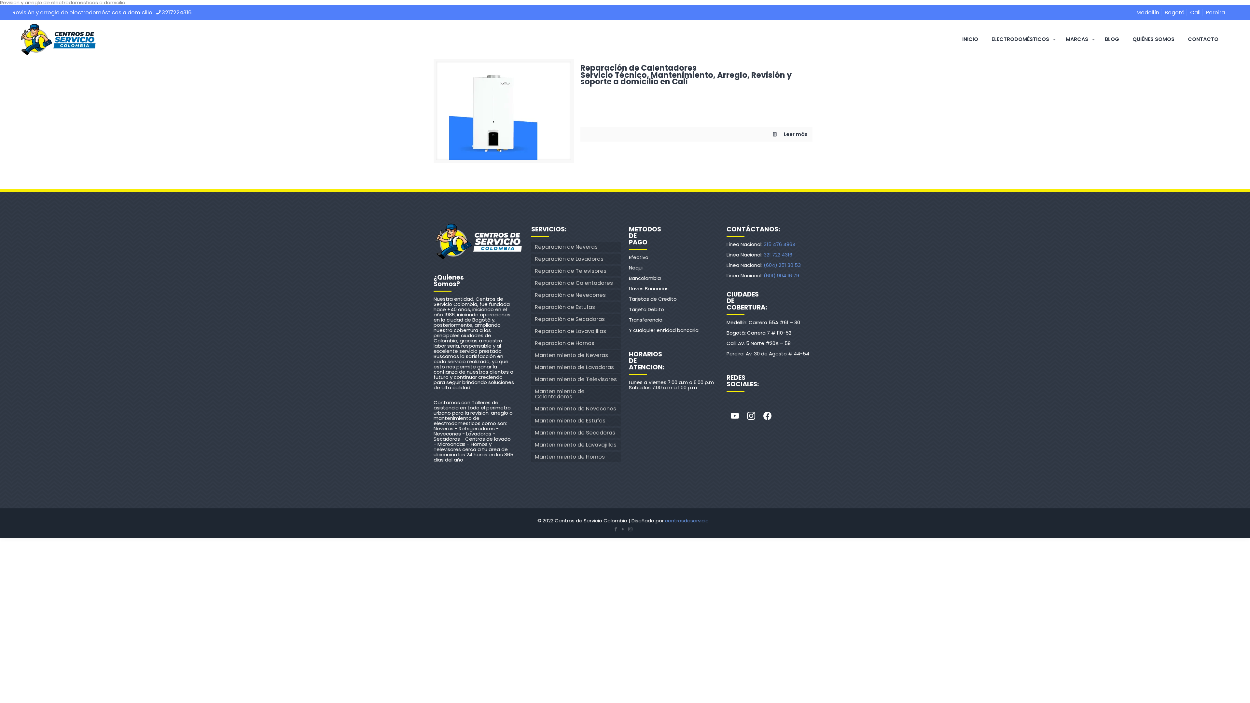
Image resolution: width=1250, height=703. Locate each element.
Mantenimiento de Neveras (571, 355)
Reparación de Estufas (565, 307)
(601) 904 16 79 (781, 275)
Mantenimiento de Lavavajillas (576, 444)
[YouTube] (623, 529)
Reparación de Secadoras (570, 319)
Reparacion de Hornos (564, 343)
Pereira (1215, 12)
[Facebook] (767, 416)
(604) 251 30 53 (782, 265)
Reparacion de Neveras (566, 247)
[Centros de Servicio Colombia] (58, 39)
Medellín (1147, 12)
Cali (1195, 12)
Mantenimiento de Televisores (576, 379)
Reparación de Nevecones (570, 295)
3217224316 (177, 12)
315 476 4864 (780, 244)
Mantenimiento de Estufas (570, 420)
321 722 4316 (778, 254)
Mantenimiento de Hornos (570, 457)
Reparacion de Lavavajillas (570, 331)
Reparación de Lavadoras (569, 259)
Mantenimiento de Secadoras (575, 432)
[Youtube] (735, 416)
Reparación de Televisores (570, 271)
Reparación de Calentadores (686, 73)
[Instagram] (751, 416)
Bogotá (1175, 12)
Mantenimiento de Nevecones (575, 408)
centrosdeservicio (687, 520)
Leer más (796, 134)
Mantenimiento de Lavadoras (574, 367)
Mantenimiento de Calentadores (560, 394)
